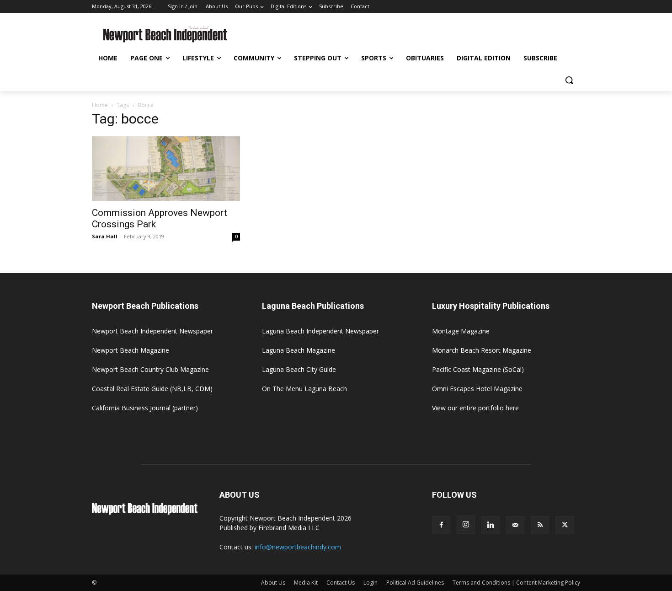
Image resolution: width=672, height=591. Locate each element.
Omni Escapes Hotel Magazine (477, 388)
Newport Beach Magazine (130, 350)
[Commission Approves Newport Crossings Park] (166, 168)
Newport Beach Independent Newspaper (152, 331)
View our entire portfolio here (475, 407)
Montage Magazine (461, 331)
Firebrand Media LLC (289, 527)
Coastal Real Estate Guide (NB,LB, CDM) (152, 388)
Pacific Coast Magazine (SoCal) (478, 369)
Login (370, 582)
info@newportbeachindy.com (298, 547)
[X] (564, 525)
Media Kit (306, 582)
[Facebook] (441, 525)
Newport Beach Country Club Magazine (150, 369)
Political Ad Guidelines (415, 582)
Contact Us (340, 582)
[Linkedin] (490, 525)
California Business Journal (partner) (145, 407)
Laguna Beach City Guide (299, 369)
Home (100, 105)
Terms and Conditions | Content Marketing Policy (516, 582)
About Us (273, 582)
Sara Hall (104, 236)
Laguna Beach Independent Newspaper (320, 331)
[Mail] (515, 525)
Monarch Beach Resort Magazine (481, 350)
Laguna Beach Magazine (298, 350)
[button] (569, 80)
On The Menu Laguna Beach (304, 388)
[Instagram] (466, 525)
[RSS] (540, 525)
